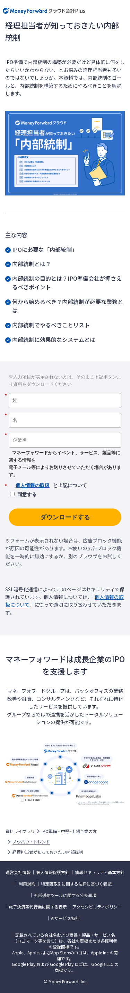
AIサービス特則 (65, 918)
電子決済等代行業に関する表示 (38, 907)
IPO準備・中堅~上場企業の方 (69, 831)
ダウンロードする (65, 517)
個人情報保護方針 (52, 872)
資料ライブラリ (20, 831)
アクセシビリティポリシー (97, 907)
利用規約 (27, 884)
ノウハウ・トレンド (31, 842)
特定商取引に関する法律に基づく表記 (76, 884)
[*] (65, 390)
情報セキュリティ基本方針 (99, 872)
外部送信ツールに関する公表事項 (65, 895)
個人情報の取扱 (33, 485)
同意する (27, 494)
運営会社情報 (18, 872)
